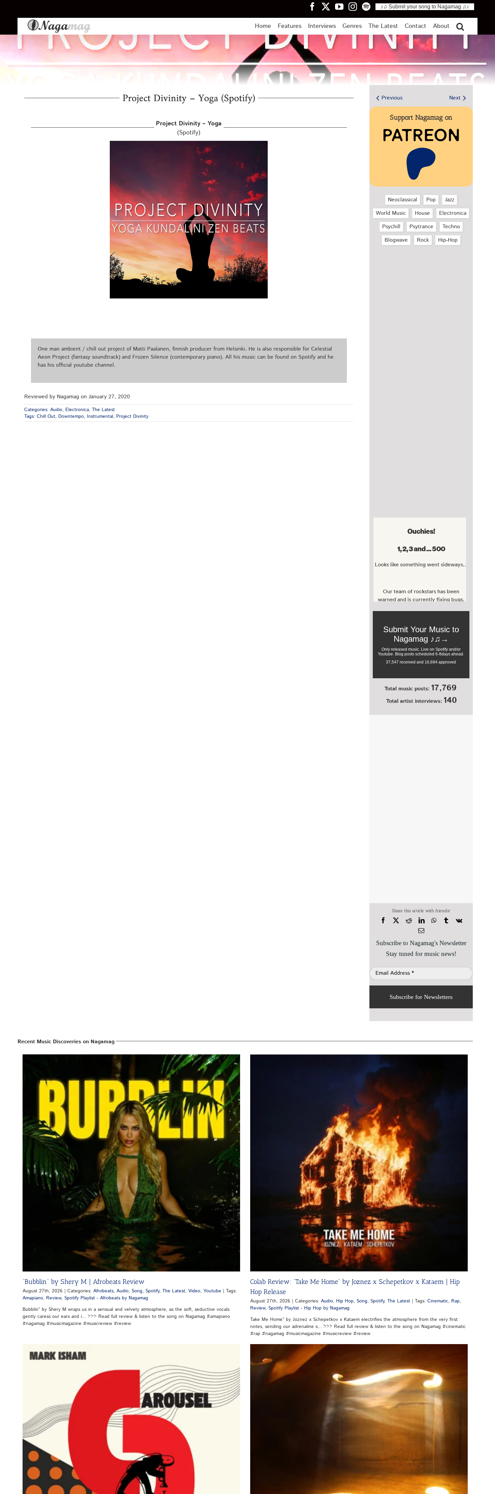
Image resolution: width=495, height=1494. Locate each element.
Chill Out (46, 416)
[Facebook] (383, 921)
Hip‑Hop (448, 240)
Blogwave (396, 240)
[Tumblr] (446, 921)
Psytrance (421, 227)
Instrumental (100, 416)
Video (194, 1291)
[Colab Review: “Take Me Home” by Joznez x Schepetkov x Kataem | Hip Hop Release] (359, 1162)
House (422, 213)
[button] (460, 26)
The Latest (103, 409)
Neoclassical (402, 200)
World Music (391, 213)
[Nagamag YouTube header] (342, 6)
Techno (451, 227)
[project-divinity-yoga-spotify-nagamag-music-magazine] (189, 143)
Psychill (391, 227)
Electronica (77, 409)
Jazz (449, 200)
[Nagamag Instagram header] (355, 6)
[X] (396, 921)
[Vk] (459, 921)
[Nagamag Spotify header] (368, 6)
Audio (56, 409)
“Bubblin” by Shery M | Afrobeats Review (83, 1282)
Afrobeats (103, 1291)
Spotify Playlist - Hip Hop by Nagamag (309, 1308)
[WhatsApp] (434, 921)
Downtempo (71, 416)
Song (137, 1291)
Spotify (152, 1291)
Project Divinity (132, 416)
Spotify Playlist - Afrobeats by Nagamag (106, 1298)
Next (455, 98)
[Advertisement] (419, 286)
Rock (423, 240)
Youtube (212, 1291)
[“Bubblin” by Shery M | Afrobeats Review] (131, 1162)
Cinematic (437, 1301)
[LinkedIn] (421, 921)
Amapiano (33, 1298)
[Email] (421, 931)
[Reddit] (408, 921)
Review (53, 1298)
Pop (431, 200)
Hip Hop (345, 1301)
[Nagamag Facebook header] (315, 6)
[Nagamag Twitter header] (328, 6)
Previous (392, 98)
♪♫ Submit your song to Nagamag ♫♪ (425, 6)
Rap (455, 1301)
